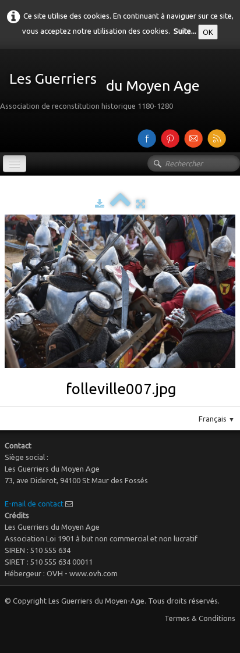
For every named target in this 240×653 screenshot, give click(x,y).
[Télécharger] (99, 203)
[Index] (120, 203)
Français (217, 419)
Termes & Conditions (199, 618)
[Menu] (14, 163)
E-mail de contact (34, 503)
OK (208, 32)
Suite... (185, 31)
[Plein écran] (140, 203)
